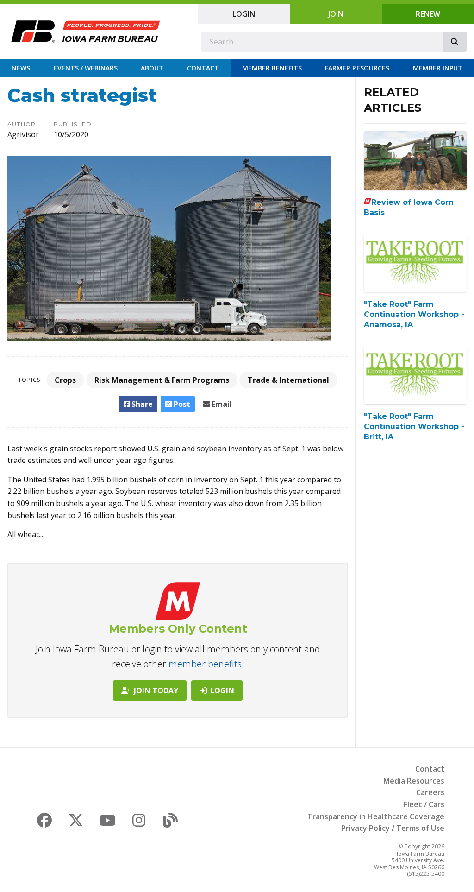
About (152, 67)
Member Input (437, 67)
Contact (203, 67)
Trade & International (288, 380)
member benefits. (206, 664)
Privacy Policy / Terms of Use (392, 828)
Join (335, 14)
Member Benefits (272, 67)
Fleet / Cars (424, 804)
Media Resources (413, 781)
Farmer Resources (357, 67)
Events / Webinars (86, 67)
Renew (428, 14)
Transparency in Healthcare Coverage (375, 816)
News (21, 67)
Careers (430, 792)
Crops (65, 380)
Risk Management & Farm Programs (161, 380)
